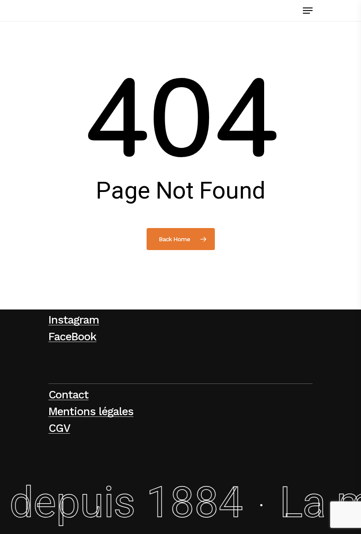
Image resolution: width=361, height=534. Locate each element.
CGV (59, 428)
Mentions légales (90, 411)
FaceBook (72, 336)
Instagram (73, 319)
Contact (68, 394)
